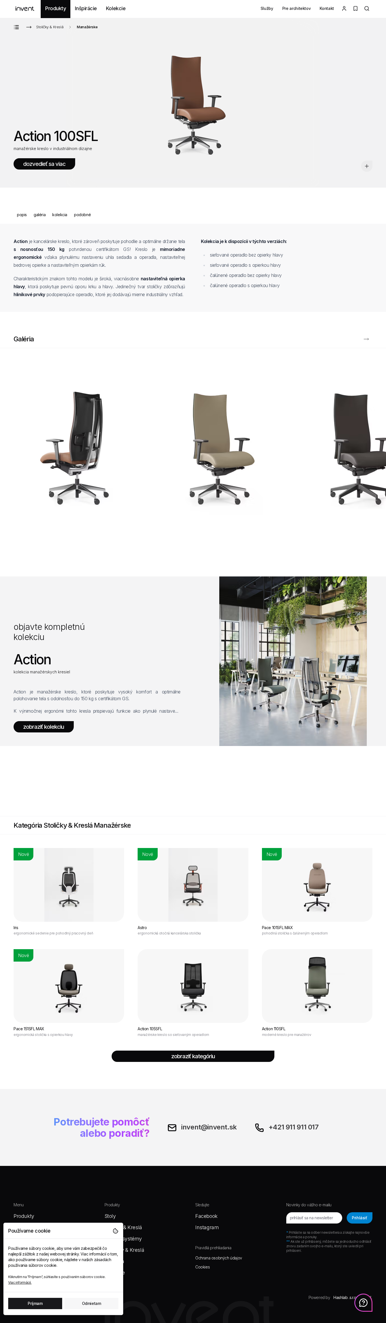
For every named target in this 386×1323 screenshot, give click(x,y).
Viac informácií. (20, 1282)
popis (22, 214)
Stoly (110, 1216)
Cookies (202, 1267)
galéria (39, 214)
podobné (82, 214)
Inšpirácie (86, 8)
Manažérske (87, 27)
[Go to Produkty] (17, 27)
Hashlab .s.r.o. (345, 1297)
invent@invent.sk (209, 1127)
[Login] (344, 9)
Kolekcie (115, 8)
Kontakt (327, 8)
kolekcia (59, 214)
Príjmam (35, 1303)
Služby (267, 8)
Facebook (206, 1216)
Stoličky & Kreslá (49, 27)
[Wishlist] (355, 9)
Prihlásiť (359, 1217)
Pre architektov (296, 8)
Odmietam (91, 1303)
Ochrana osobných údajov (218, 1257)
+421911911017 (293, 1127)
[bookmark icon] (366, 166)
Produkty (55, 8)
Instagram (207, 1227)
